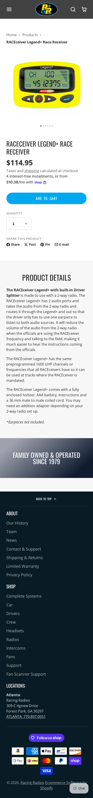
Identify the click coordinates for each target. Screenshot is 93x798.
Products (30, 34)
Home (11, 34)
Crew (11, 622)
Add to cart (46, 198)
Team (11, 531)
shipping (31, 170)
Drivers (13, 613)
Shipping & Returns (24, 557)
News (11, 540)
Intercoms (16, 648)
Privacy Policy (19, 574)
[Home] (46, 9)
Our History (17, 523)
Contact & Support (23, 549)
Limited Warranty (22, 566)
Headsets (15, 630)
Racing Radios (32, 782)
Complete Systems (24, 596)
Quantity (14, 213)
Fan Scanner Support (26, 674)
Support (13, 665)
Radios (12, 639)
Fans (10, 656)
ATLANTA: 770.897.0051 (26, 716)
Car (9, 605)
